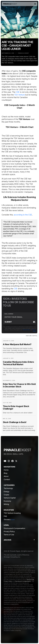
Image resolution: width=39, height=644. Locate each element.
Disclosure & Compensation (23, 581)
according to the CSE (23, 215)
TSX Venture (19, 95)
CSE (17, 92)
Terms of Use (26, 329)
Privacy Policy (8, 581)
